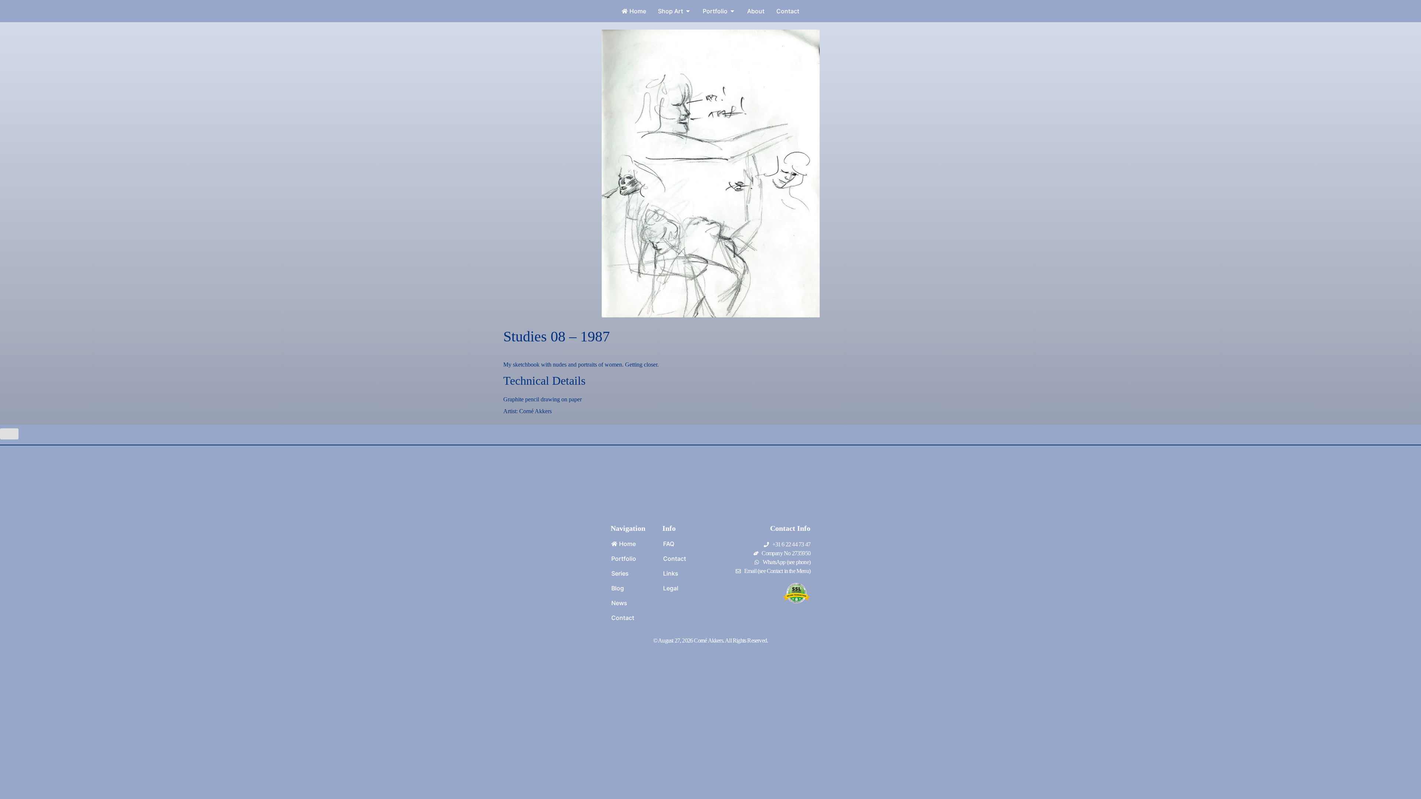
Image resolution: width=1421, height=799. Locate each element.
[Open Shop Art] (688, 11)
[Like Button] (9, 433)
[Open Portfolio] (732, 11)
